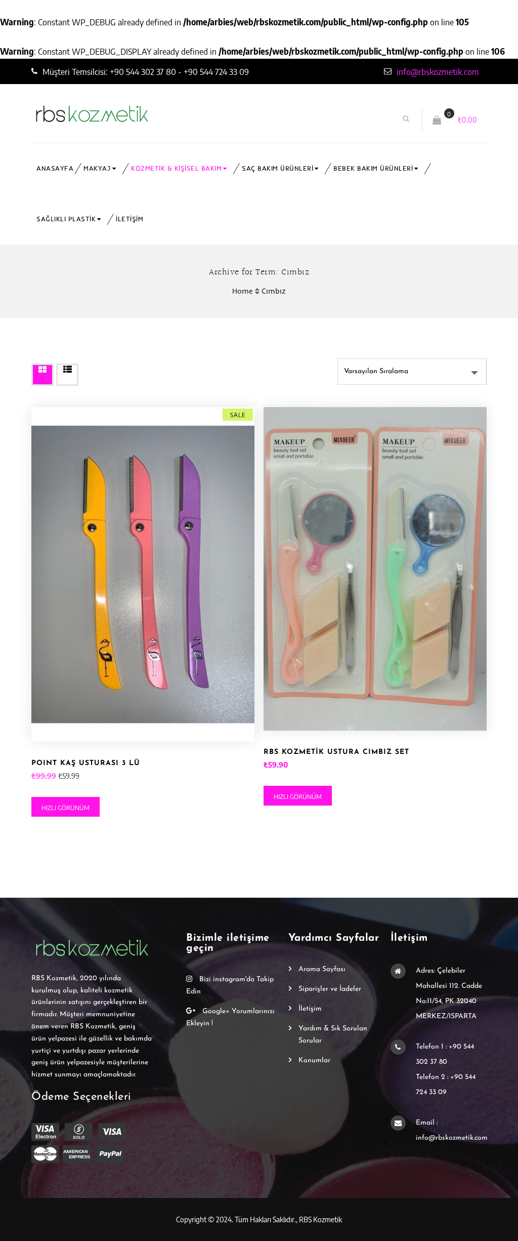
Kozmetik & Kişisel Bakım (176, 168)
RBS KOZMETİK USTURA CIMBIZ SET (336, 752)
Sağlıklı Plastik (66, 219)
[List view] (67, 375)
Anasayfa (54, 168)
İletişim (129, 219)
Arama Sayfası (322, 969)
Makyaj (97, 168)
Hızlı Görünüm (65, 808)
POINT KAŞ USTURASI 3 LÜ (85, 763)
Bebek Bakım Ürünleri (373, 168)
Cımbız (274, 291)
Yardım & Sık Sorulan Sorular (332, 1035)
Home (242, 291)
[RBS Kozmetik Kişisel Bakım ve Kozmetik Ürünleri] (151, 114)
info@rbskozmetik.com (438, 71)
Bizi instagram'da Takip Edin (230, 985)
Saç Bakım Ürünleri (277, 168)
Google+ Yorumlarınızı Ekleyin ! (230, 1017)
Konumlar (314, 1060)
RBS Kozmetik (320, 1219)
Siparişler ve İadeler (329, 989)
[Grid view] (42, 375)
